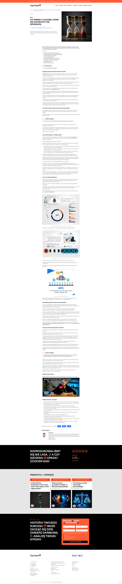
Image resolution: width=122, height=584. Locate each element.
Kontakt (90, 5)
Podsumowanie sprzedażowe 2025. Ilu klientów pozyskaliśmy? (60, 484)
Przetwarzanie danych (57, 582)
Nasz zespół (75, 5)
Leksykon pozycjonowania (55, 573)
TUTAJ (78, 1)
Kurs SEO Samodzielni (55, 569)
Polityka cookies (75, 570)
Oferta (56, 5)
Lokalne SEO (53, 564)
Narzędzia (85, 5)
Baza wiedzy (69, 5)
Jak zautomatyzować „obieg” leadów (50, 55)
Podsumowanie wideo (48, 61)
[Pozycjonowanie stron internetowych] (35, 5)
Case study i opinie (54, 567)
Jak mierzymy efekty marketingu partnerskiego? (80, 484)
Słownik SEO (53, 572)
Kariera (73, 564)
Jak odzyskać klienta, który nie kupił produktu (52, 58)
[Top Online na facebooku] (73, 556)
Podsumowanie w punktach (49, 62)
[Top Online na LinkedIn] (75, 556)
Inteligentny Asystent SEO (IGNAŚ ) (57, 565)
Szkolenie (81, 5)
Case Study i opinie (62, 5)
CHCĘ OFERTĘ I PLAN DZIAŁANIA (75, 541)
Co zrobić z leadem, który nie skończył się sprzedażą (53, 54)
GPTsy (52, 570)
